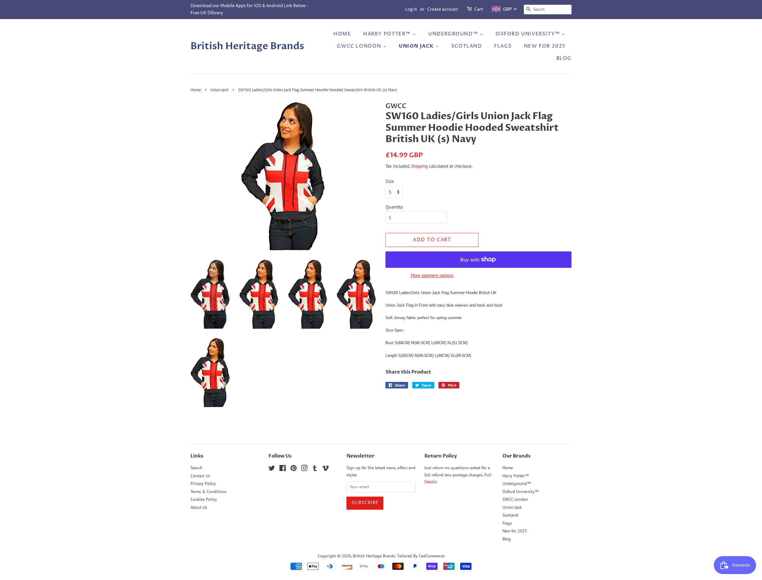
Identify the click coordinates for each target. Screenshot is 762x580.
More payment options (432, 275)
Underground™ (454, 34)
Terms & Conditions (208, 491)
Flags (503, 46)
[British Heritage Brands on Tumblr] (315, 469)
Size (389, 181)
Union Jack (417, 46)
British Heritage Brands (247, 46)
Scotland (466, 46)
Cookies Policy (203, 499)
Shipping (419, 166)
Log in (411, 9)
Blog (564, 58)
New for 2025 (545, 46)
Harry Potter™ (387, 34)
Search (196, 467)
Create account (442, 9)
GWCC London (360, 46)
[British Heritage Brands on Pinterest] (293, 469)
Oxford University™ (529, 34)
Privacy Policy (203, 483)
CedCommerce (431, 556)
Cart (478, 9)
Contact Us (200, 475)
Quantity (394, 207)
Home (342, 34)
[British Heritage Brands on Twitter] (271, 469)
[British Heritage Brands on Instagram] (304, 469)
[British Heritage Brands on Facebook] (282, 469)
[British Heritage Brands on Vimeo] (325, 469)
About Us (198, 507)
